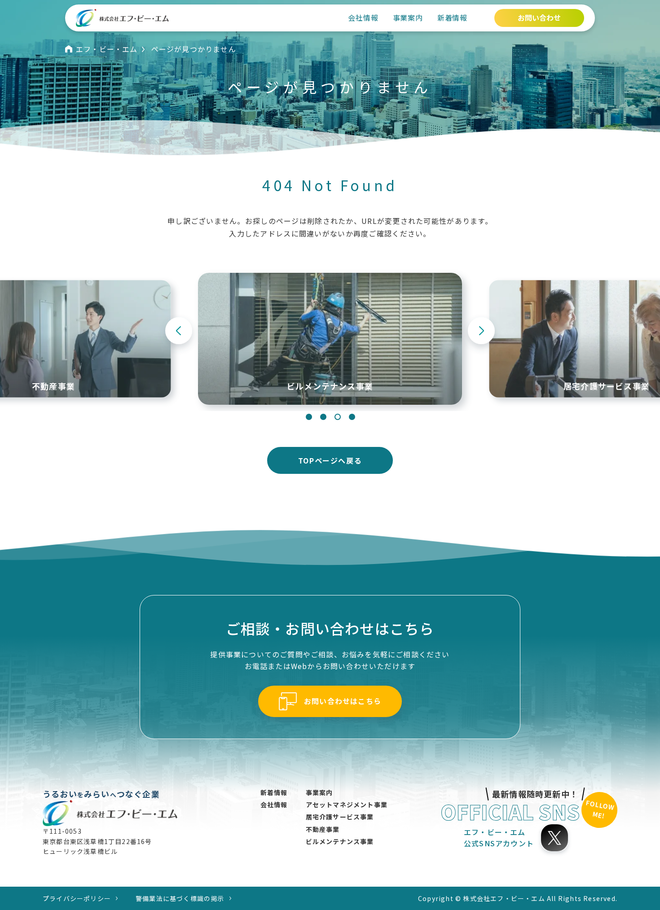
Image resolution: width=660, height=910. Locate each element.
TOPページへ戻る (330, 460)
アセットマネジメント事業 (346, 804)
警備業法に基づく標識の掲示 (180, 898)
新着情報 (452, 17)
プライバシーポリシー (77, 898)
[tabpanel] (330, 339)
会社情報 (363, 17)
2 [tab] (323, 417)
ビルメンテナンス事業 (340, 841)
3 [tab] (337, 417)
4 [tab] (352, 417)
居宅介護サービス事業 (340, 816)
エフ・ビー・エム (107, 49)
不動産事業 (323, 829)
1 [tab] (309, 417)
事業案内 (408, 17)
